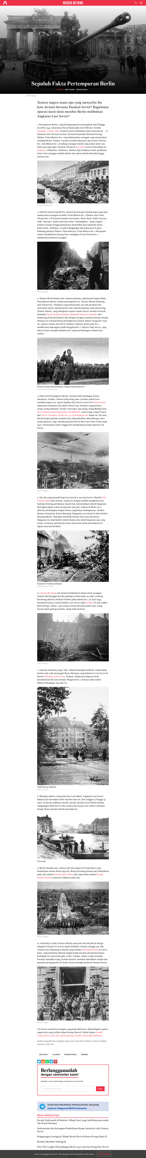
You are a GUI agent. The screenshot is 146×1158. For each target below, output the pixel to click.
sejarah (56, 1055)
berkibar (90, 603)
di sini (65, 1154)
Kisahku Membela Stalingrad (51, 1142)
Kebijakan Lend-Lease (54, 676)
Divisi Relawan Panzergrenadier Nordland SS (58, 412)
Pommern (41, 150)
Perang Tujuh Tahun (63, 874)
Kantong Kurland (90, 950)
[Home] (5, 3)
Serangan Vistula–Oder (48, 131)
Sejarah (59, 89)
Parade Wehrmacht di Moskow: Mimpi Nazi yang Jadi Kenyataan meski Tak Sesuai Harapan (73, 1122)
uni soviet (43, 1055)
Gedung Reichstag (48, 593)
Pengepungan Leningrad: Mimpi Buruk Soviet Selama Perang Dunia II (72, 1136)
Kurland (80, 147)
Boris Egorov (82, 89)
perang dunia (70, 1055)
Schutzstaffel (99, 402)
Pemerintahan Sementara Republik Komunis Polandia (72, 314)
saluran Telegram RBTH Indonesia (67, 1108)
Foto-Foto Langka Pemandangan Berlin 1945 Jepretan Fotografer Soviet (73, 1147)
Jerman (84, 1055)
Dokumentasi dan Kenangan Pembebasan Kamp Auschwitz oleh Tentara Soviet (73, 1130)
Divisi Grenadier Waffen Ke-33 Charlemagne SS (65, 415)
